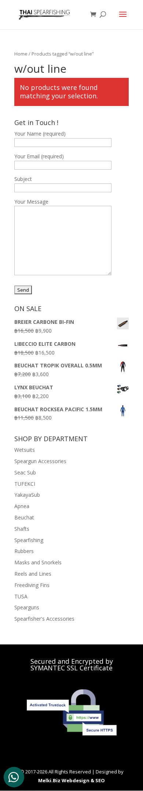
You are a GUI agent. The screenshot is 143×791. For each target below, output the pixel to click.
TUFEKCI (24, 483)
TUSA (20, 596)
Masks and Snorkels (38, 562)
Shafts (21, 528)
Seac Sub (25, 472)
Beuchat (24, 517)
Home (20, 53)
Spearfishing (28, 540)
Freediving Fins (32, 585)
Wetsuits (24, 449)
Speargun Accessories (40, 461)
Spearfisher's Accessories (44, 618)
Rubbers (24, 551)
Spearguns (26, 607)
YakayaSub (27, 494)
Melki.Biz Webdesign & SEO (71, 780)
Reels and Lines (32, 573)
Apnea (21, 506)
